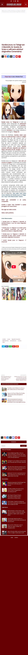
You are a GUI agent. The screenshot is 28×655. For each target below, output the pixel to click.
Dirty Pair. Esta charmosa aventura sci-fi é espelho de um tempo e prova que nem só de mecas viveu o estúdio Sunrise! (17, 468)
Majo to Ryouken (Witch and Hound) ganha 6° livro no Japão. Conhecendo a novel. (17, 532)
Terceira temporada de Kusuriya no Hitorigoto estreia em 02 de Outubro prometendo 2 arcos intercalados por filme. (16, 401)
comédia (8, 10)
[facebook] (15, 1)
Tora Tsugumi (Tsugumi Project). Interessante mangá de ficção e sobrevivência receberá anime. (14, 497)
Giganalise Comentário (16, 339)
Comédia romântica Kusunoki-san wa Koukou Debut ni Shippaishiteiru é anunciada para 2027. (16, 490)
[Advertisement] (14, 29)
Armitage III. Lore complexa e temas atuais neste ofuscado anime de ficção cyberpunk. (17, 461)
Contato (16, 537)
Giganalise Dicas (5, 340)
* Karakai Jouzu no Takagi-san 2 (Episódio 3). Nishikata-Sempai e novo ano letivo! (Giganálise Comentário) (13, 223)
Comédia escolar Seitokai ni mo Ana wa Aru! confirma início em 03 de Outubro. (15, 388)
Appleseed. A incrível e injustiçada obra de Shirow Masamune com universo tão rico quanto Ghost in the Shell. (16, 475)
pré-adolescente (13, 340)
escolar (8, 339)
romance (19, 340)
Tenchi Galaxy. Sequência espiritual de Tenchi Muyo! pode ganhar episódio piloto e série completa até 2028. (17, 503)
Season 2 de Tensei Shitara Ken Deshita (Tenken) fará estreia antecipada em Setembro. (16, 395)
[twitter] (11, 1)
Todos (3, 342)
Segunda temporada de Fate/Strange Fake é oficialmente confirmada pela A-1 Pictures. (17, 484)
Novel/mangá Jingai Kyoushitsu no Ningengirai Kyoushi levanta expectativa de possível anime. (17, 520)
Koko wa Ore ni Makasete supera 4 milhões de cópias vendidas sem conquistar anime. (15, 526)
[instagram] (13, 1)
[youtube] (17, 1)
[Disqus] (14, 320)
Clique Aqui (8, 76)
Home (12, 537)
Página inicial (4, 10)
